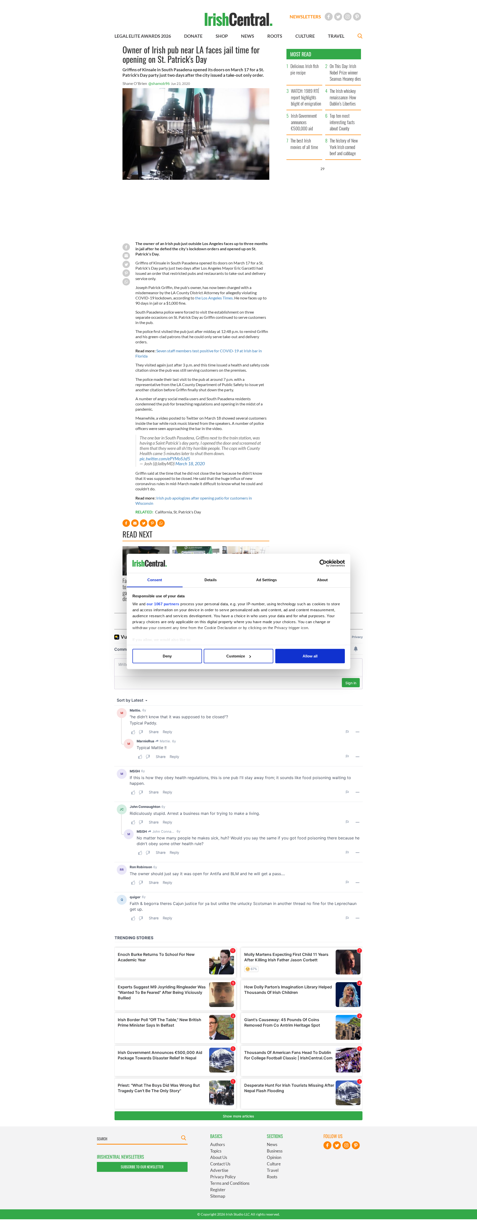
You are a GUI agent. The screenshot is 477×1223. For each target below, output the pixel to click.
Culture (274, 1163)
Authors (217, 1144)
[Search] (360, 37)
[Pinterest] (357, 17)
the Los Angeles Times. (214, 297)
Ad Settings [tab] (266, 579)
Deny (167, 656)
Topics (215, 1150)
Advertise (219, 1170)
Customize (235, 656)
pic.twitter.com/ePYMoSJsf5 (165, 458)
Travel (272, 1170)
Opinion (274, 1157)
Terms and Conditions (229, 1183)
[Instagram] (348, 17)
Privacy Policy (223, 1176)
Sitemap (217, 1196)
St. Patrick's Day (187, 511)
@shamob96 (159, 83)
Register (218, 1189)
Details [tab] (210, 579)
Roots (272, 1176)
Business (274, 1150)
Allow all (310, 656)
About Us (218, 1157)
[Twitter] (338, 17)
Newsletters (305, 16)
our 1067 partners (163, 604)
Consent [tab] (154, 579)
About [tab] (322, 579)
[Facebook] (329, 17)
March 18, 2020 (190, 463)
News (272, 1144)
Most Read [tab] (300, 54)
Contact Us (220, 1163)
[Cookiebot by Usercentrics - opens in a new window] (323, 563)
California (163, 511)
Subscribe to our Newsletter (142, 1166)
